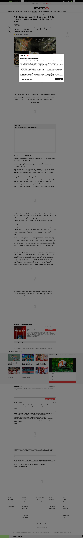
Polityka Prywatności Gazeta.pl (53, 75)
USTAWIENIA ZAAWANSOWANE (27, 79)
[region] (41, 68)
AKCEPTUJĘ (59, 79)
